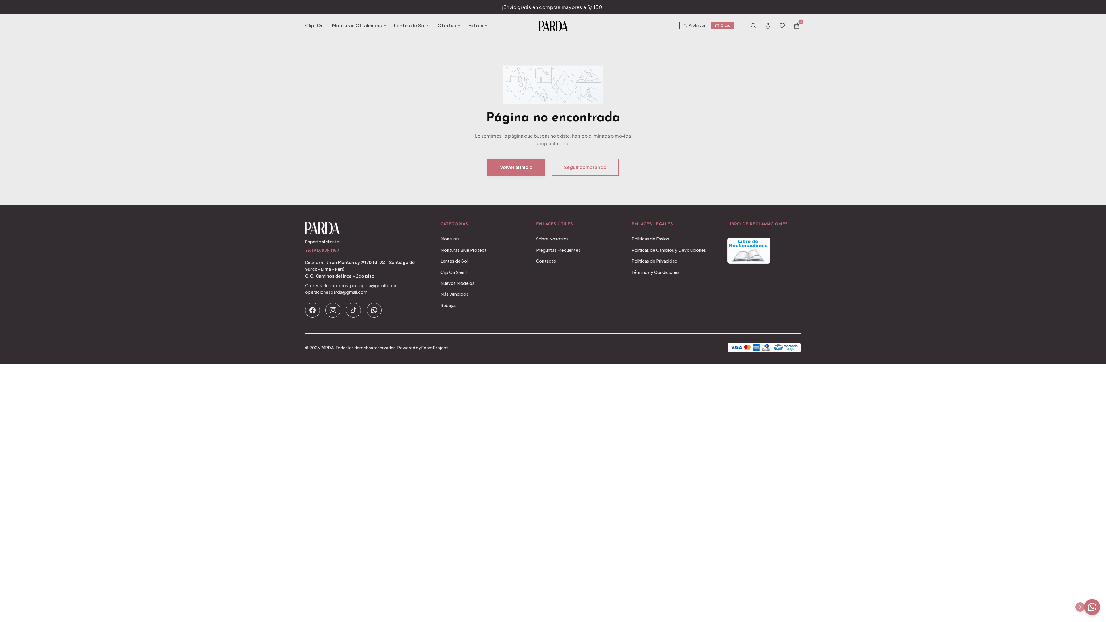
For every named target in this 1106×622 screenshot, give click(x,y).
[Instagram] (332, 309)
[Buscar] (753, 25)
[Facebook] (312, 309)
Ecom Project (434, 347)
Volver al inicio (516, 167)
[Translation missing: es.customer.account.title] (768, 25)
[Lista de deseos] (782, 25)
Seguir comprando (585, 167)
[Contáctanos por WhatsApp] (1092, 607)
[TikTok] (353, 309)
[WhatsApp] (374, 309)
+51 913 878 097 (322, 250)
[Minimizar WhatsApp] (1080, 607)
